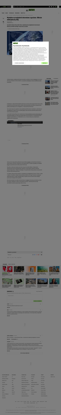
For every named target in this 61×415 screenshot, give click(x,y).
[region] (30, 53)
